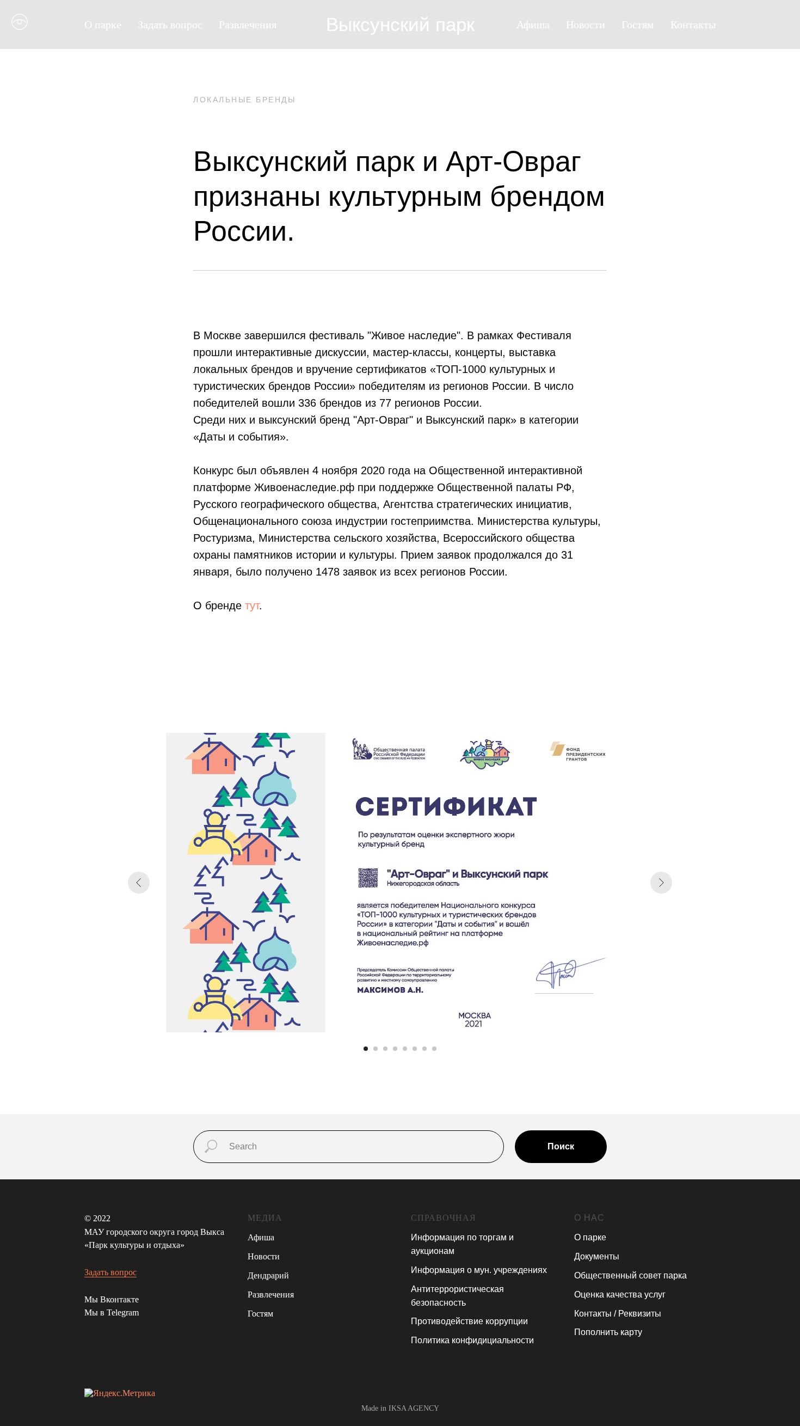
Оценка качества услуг (620, 1294)
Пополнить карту (608, 1332)
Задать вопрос (110, 1272)
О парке (590, 1237)
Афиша (533, 24)
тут (252, 605)
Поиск (560, 1146)
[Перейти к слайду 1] (366, 1048)
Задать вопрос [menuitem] (170, 24)
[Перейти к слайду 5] (405, 1048)
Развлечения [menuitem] (247, 24)
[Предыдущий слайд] (139, 882)
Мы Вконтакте (111, 1299)
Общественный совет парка (630, 1275)
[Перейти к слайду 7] (424, 1048)
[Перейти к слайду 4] (395, 1048)
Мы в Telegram (111, 1312)
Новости (585, 24)
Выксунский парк (400, 24)
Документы (596, 1256)
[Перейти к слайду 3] (385, 1048)
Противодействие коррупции (469, 1321)
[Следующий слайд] (661, 882)
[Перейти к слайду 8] (434, 1048)
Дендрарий (268, 1275)
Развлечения (271, 1294)
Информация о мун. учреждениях (479, 1270)
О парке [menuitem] (102, 24)
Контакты (693, 24)
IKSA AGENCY (414, 1408)
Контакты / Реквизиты (617, 1313)
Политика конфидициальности (472, 1340)
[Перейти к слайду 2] (375, 1048)
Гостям (637, 24)
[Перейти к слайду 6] (415, 1048)
